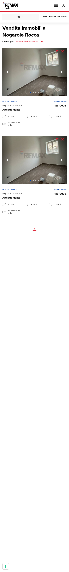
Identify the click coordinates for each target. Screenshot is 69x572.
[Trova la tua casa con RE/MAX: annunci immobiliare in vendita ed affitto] (10, 5)
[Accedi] (63, 5)
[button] (56, 5)
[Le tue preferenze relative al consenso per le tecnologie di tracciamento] (6, 566)
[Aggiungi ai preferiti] (57, 51)
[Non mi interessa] (62, 51)
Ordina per (7, 42)
